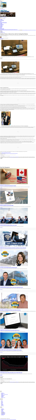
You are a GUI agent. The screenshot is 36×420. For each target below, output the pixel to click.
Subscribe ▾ (1, 1)
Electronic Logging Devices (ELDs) (3, 22)
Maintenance (1, 26)
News (4, 0)
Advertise (2, 410)
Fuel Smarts (1, 25)
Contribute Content (3, 414)
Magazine (6, 29)
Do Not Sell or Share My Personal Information (12, 419)
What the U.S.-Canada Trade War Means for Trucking (8, 185)
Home (0, 32)
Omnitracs (13, 153)
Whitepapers (10, 29)
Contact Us (2, 411)
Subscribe (1, 9)
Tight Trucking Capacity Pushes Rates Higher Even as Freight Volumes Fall (11, 372)
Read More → (1, 207)
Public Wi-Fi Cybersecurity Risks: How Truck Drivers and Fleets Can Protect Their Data (13, 247)
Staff (4, 371)
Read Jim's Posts (1, 38)
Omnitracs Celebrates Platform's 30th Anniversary (6, 152)
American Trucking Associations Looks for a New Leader (8, 225)
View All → (1, 375)
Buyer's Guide (16, 29)
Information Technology (4, 153)
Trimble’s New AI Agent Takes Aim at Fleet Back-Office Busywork (9, 330)
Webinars (12, 29)
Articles (5, 0)
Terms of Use (4, 419)
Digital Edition (3, 9)
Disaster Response (3, 393)
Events (8, 29)
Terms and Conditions (3, 412)
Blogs (7, 29)
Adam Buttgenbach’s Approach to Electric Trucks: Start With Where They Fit (11, 287)
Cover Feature (2, 0)
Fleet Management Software (8, 153)
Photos (0, 29)
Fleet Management (2, 24)
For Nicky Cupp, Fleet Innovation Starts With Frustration (8, 267)
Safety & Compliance (2, 28)
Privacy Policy (1, 419)
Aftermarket (1, 19)
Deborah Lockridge (4, 184)
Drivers (1, 21)
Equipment (1, 23)
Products (1, 27)
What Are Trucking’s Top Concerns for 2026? (6, 205)
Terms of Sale (6, 419)
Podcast (14, 29)
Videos (4, 29)
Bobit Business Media (3, 413)
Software (11, 153)
